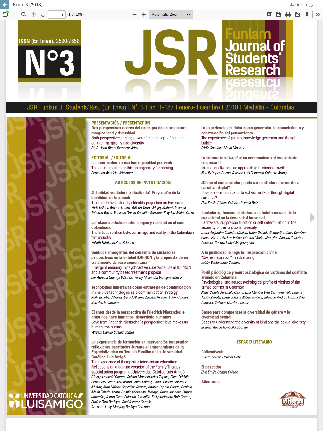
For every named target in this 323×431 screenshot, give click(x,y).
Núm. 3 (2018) (28, 5)
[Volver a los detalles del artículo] (4, 4)
